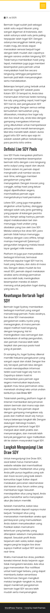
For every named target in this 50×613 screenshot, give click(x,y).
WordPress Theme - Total (17, 608)
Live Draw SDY (24, 393)
